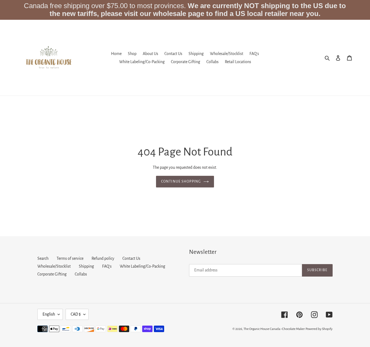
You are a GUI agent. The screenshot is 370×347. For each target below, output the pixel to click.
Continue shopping (181, 181)
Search (42, 258)
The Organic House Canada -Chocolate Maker (274, 329)
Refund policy (103, 258)
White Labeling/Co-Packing (142, 266)
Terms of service (70, 258)
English (49, 314)
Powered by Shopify (319, 329)
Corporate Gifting (52, 274)
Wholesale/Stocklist (54, 266)
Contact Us (131, 258)
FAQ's (107, 266)
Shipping (86, 266)
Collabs (81, 274)
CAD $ (76, 314)
